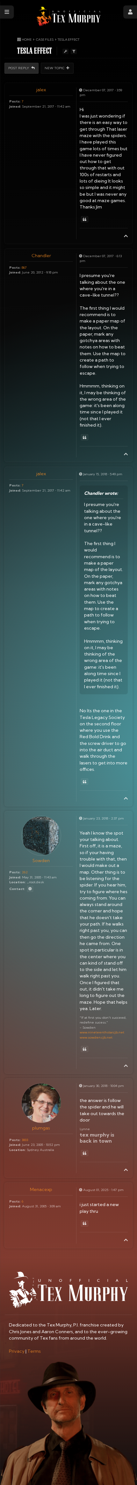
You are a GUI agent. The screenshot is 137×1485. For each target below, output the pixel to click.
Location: (17, 882)
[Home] (68, 16)
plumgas (41, 1128)
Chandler (41, 255)
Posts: (15, 101)
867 (24, 267)
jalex (41, 90)
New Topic (55, 68)
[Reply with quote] (84, 219)
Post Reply (19, 68)
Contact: (17, 888)
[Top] (126, 236)
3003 (25, 1140)
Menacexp (41, 1189)
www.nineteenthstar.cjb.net (102, 1032)
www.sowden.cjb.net (96, 1037)
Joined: (15, 106)
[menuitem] (17, 1351)
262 (25, 872)
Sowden (41, 860)
